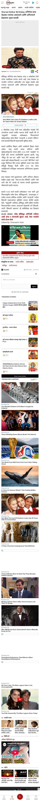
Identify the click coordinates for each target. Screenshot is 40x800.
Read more (10, 242)
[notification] (37, 2)
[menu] (3, 3)
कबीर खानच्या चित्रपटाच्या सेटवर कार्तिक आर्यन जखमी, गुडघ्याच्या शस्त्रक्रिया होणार (6, 731)
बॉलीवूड (4, 265)
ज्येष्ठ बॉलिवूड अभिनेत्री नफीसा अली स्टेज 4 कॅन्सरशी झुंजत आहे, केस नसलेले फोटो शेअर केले (20, 217)
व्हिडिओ (6, 736)
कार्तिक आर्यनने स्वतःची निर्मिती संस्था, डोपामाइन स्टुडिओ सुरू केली (20, 731)
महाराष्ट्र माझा (5, 7)
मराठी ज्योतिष (29, 7)
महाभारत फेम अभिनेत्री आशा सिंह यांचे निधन (7, 780)
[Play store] (33, 2)
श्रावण (14, 7)
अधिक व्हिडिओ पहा (8, 739)
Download (6, 66)
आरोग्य (20, 7)
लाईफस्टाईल (29, 262)
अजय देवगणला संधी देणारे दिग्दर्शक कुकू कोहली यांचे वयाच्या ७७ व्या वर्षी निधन (21, 780)
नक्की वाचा (8, 717)
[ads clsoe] (39, 789)
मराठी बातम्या (13, 265)
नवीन (6, 767)
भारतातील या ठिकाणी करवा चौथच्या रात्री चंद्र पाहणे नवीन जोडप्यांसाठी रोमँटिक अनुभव (18, 257)
